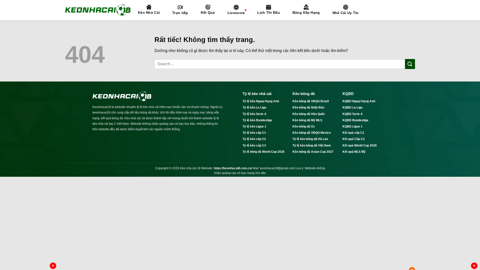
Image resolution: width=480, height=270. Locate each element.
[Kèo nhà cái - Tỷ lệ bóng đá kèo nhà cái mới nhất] (97, 10)
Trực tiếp (180, 13)
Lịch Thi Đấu (268, 12)
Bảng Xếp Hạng (306, 12)
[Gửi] (410, 64)
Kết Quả (208, 12)
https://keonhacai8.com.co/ (233, 168)
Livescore (236, 13)
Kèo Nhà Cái (149, 12)
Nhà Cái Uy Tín (345, 13)
